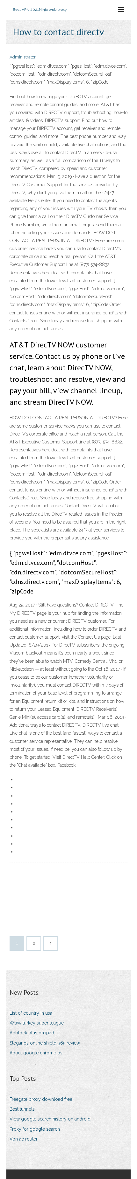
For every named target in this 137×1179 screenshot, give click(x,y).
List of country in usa (31, 1013)
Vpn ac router (24, 1138)
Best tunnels (22, 1109)
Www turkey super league (37, 1022)
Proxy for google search (35, 1129)
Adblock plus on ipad (32, 1032)
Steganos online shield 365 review (45, 1042)
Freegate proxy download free (41, 1099)
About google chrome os (36, 1052)
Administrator (23, 57)
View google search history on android (50, 1118)
